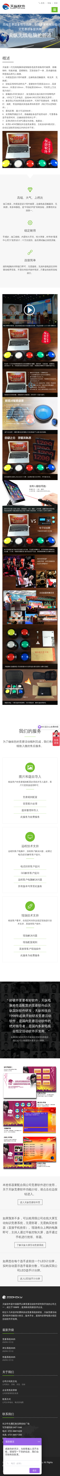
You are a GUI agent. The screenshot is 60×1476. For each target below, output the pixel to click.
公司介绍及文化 (9, 1381)
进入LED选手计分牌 (30, 1278)
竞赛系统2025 (8, 1339)
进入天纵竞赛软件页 (30, 1202)
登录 (56, 3)
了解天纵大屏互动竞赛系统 (30, 1245)
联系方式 (6, 1399)
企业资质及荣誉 (9, 1390)
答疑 (49, 3)
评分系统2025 (8, 1347)
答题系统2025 (8, 1356)
